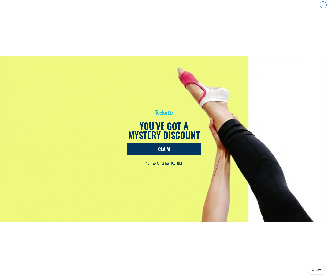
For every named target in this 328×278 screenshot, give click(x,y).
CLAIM (164, 149)
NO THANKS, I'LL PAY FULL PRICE (164, 163)
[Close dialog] (323, 5)
